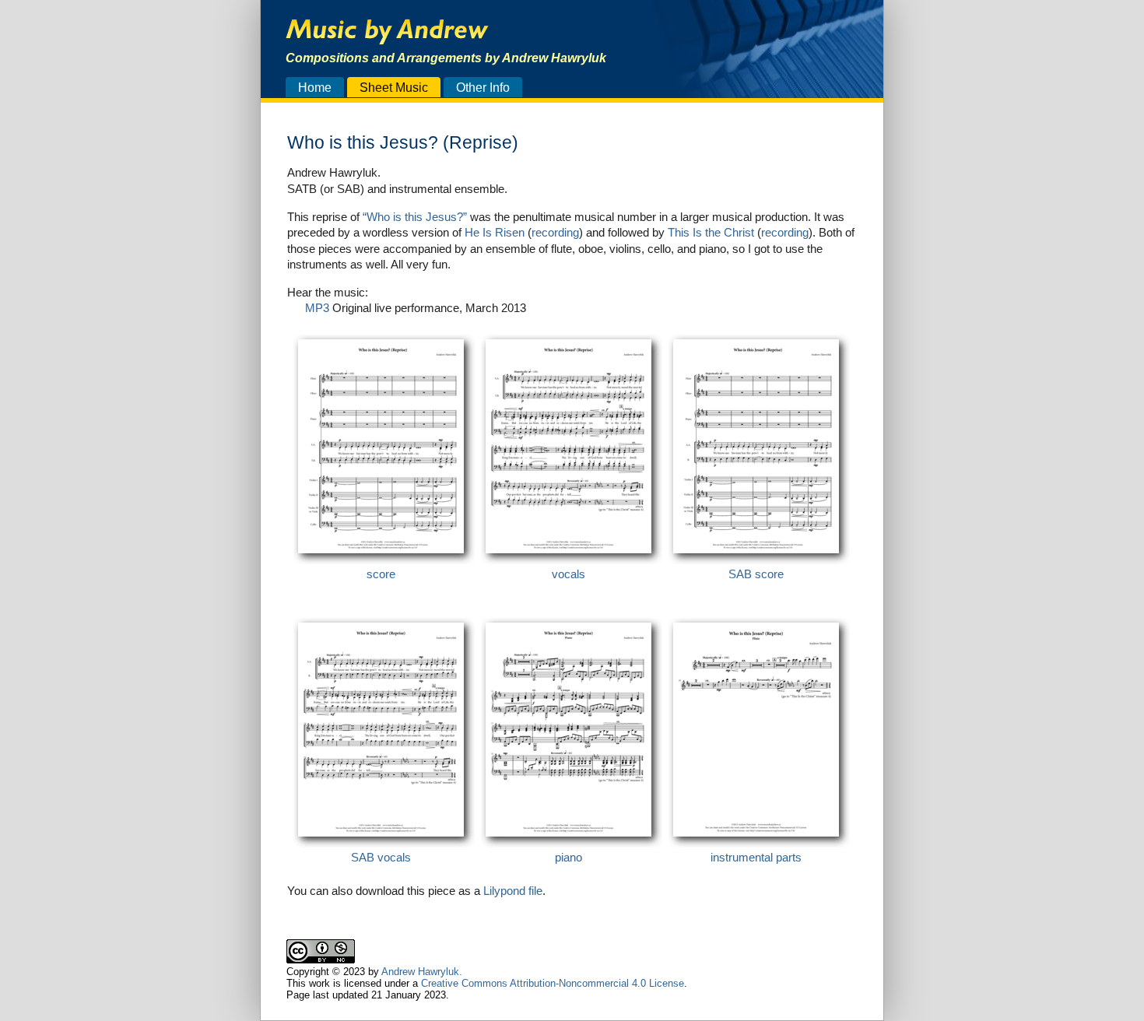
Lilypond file (512, 890)
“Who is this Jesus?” (415, 216)
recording (555, 232)
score (381, 574)
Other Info (483, 86)
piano (568, 857)
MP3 (317, 307)
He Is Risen (495, 232)
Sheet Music (394, 86)
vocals (568, 574)
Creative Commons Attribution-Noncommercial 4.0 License (552, 983)
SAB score (756, 574)
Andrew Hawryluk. (421, 971)
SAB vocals (381, 857)
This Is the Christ (711, 232)
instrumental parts (756, 857)
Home (315, 86)
